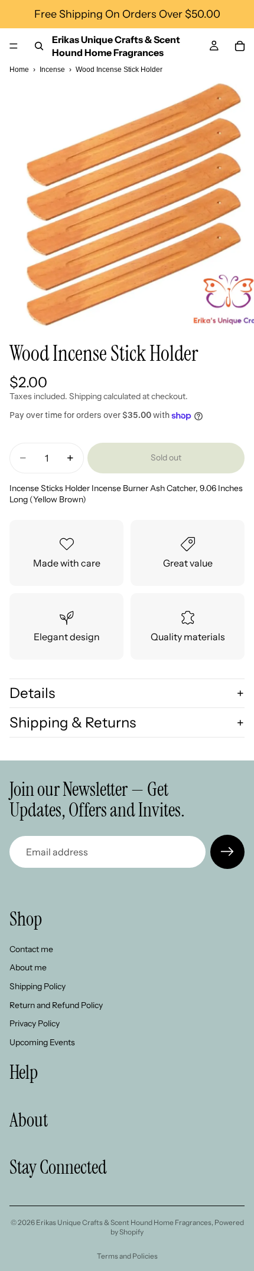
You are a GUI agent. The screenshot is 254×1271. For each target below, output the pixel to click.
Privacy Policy (34, 1023)
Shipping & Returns (72, 722)
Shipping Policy (37, 986)
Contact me (31, 949)
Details (32, 693)
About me (28, 967)
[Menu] (13, 46)
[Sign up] (227, 852)
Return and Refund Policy (56, 1005)
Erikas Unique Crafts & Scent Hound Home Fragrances (123, 1222)
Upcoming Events (42, 1042)
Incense (52, 69)
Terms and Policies (127, 1256)
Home (19, 69)
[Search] (39, 46)
